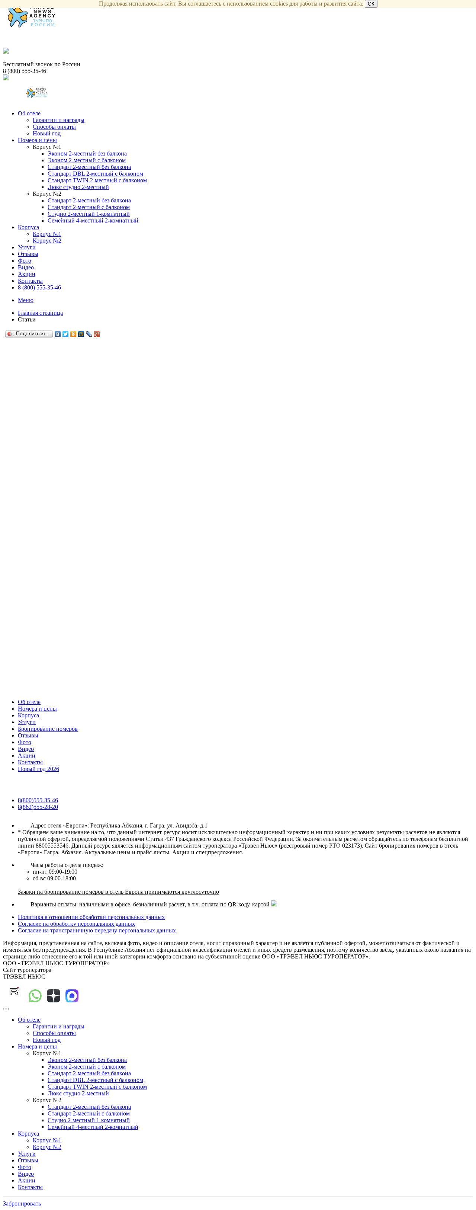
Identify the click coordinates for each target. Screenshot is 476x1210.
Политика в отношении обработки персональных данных (91, 917)
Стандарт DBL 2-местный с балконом (95, 173)
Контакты (30, 281)
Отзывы (28, 254)
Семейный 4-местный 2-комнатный (93, 220)
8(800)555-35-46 (38, 800)
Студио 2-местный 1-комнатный (89, 214)
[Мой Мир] (81, 334)
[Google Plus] (97, 334)
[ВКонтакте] (58, 334)
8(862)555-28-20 (38, 807)
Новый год (47, 133)
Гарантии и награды (58, 120)
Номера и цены (37, 140)
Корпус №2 (47, 240)
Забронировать (22, 1203)
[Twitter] (66, 334)
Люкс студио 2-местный (78, 187)
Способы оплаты (54, 127)
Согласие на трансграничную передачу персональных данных (97, 930)
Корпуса (28, 227)
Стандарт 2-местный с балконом (89, 207)
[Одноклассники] (73, 334)
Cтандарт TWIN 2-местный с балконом (97, 180)
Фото (24, 260)
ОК (371, 4)
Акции (26, 274)
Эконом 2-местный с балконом (87, 160)
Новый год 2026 (38, 769)
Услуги (27, 247)
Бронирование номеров (48, 729)
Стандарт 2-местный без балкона (89, 167)
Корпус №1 (47, 234)
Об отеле (29, 113)
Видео (26, 267)
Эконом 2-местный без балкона (87, 153)
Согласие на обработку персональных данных (76, 924)
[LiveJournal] (89, 334)
